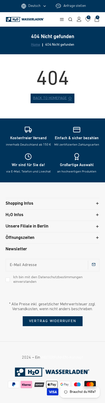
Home (35, 45)
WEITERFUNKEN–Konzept (62, 358)
